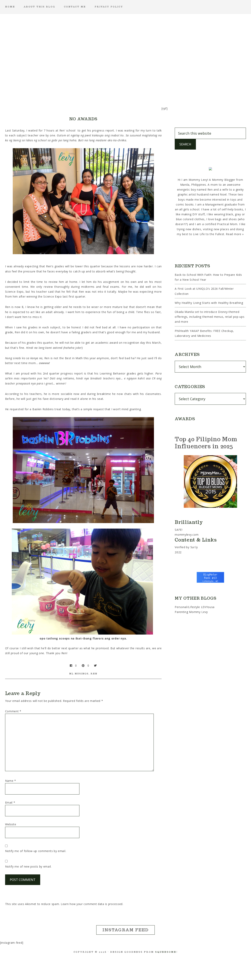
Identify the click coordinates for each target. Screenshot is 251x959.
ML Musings (79, 673)
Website (10, 824)
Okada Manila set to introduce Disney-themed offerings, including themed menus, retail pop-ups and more (209, 316)
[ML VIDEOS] (201, 87)
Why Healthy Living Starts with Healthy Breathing (209, 303)
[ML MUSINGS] (125, 87)
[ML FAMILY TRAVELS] (107, 87)
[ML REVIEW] (144, 87)
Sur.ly (194, 547)
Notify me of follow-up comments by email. (35, 851)
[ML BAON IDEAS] (50, 87)
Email (10, 802)
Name (10, 781)
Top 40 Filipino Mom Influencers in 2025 (206, 442)
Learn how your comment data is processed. (92, 904)
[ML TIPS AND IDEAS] (182, 87)
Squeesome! (166, 952)
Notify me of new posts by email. (28, 866)
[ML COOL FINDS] (69, 87)
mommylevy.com (186, 534)
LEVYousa (208, 607)
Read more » (235, 234)
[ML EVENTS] (88, 87)
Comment (13, 711)
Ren (94, 673)
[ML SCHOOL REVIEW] (163, 87)
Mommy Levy (125, 45)
